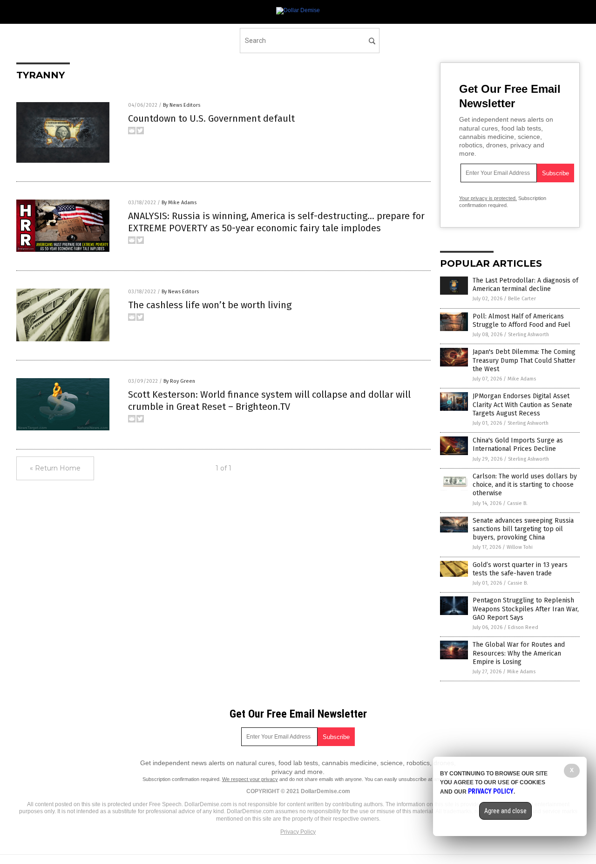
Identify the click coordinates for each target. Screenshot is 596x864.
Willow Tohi (520, 547)
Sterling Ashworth (528, 335)
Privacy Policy (298, 832)
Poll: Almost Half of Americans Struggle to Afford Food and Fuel (521, 320)
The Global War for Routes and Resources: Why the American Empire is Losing (519, 653)
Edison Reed (523, 627)
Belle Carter (522, 299)
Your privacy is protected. (488, 198)
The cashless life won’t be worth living (209, 305)
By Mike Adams (179, 203)
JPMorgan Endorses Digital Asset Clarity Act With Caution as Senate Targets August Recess (522, 404)
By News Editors (181, 105)
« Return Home (55, 468)
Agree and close (505, 811)
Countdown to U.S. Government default (211, 118)
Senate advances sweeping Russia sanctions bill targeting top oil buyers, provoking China (523, 529)
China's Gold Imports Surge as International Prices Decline (518, 444)
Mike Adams (522, 379)
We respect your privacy (250, 779)
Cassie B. (517, 503)
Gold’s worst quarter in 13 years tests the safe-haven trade (520, 569)
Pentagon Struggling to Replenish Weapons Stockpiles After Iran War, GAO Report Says (526, 608)
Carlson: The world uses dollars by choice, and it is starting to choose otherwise (525, 484)
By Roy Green (179, 381)
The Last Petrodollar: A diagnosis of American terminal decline (525, 284)
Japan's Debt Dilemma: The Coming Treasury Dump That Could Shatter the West (524, 360)
